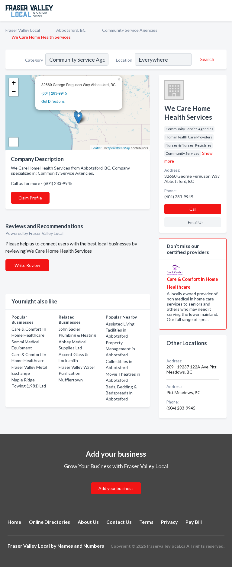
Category (34, 60)
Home (14, 522)
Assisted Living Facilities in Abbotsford (120, 330)
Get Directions (53, 101)
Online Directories (49, 522)
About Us (88, 522)
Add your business (116, 488)
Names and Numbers (80, 546)
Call (192, 209)
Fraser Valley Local (22, 30)
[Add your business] (116, 481)
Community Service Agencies (129, 30)
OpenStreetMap (118, 147)
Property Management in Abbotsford (120, 348)
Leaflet (97, 147)
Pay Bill (193, 522)
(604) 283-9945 (54, 93)
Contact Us (119, 522)
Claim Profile (30, 197)
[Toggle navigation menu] (224, 11)
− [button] (14, 92)
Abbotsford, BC (71, 30)
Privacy (169, 522)
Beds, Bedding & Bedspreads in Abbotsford (121, 392)
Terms (146, 522)
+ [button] (14, 82)
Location (124, 60)
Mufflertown (71, 379)
